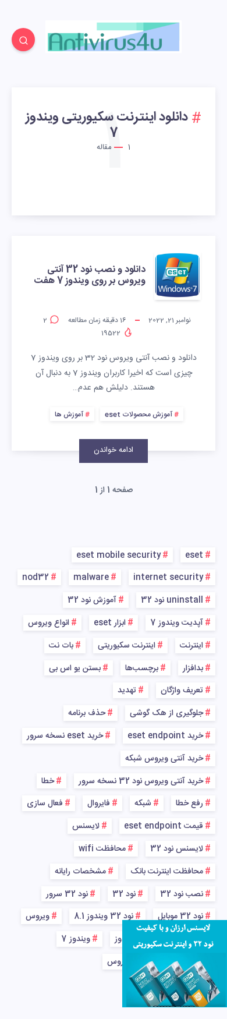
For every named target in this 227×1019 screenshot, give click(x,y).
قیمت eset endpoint (163, 826)
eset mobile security (118, 555)
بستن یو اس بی (75, 668)
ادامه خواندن (113, 450)
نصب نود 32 (181, 894)
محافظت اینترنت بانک (166, 872)
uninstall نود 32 (172, 600)
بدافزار (193, 668)
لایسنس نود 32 (176, 849)
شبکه (142, 804)
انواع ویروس (48, 623)
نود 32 (124, 894)
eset (194, 555)
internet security (168, 578)
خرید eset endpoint (165, 736)
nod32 (35, 578)
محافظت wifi (102, 849)
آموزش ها (69, 414)
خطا (47, 781)
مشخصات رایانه (80, 872)
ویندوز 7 (75, 939)
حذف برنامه (86, 713)
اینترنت (191, 646)
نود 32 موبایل (180, 917)
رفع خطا (189, 804)
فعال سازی (45, 804)
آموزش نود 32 (92, 600)
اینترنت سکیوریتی (126, 646)
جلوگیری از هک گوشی (166, 713)
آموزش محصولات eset (138, 414)
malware (91, 578)
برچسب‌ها (141, 668)
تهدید (127, 691)
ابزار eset (110, 623)
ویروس (37, 917)
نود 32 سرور (67, 894)
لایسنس (86, 826)
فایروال (98, 804)
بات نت (61, 646)
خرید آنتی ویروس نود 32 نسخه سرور (141, 781)
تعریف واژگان (182, 691)
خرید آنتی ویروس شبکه (164, 759)
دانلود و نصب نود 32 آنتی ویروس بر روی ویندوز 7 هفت (90, 275)
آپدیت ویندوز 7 (176, 623)
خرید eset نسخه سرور (65, 736)
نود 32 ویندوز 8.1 (103, 917)
